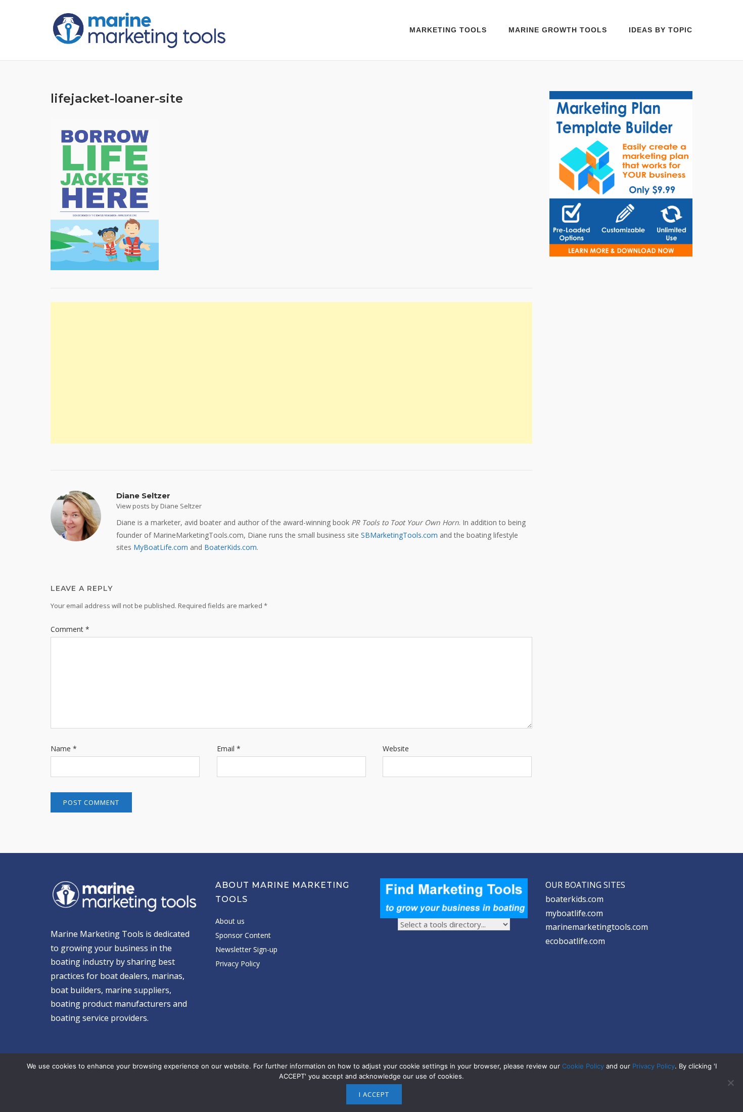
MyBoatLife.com (160, 547)
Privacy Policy (237, 963)
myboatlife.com (574, 913)
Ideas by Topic (660, 30)
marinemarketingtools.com (596, 926)
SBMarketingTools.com (399, 535)
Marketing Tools (448, 30)
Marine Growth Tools (557, 30)
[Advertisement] (291, 373)
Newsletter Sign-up (246, 949)
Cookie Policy (583, 1066)
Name (64, 748)
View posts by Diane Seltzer (159, 505)
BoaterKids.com (230, 547)
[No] (730, 1083)
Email (229, 748)
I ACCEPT (374, 1094)
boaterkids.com (574, 899)
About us (230, 921)
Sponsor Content (243, 935)
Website (396, 748)
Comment (70, 629)
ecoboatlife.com (575, 941)
